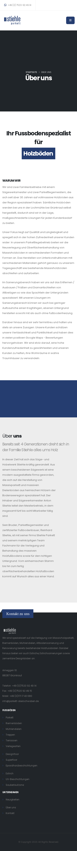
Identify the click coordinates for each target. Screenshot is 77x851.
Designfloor (12, 754)
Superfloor (11, 759)
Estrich (9, 773)
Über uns (11, 807)
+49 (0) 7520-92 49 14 (19, 5)
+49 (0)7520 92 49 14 (24, 685)
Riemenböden (14, 723)
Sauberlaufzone (15, 785)
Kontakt (10, 813)
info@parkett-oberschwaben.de (20, 701)
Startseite (31, 72)
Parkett (9, 717)
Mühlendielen (14, 729)
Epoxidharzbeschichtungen (21, 765)
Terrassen (11, 740)
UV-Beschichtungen (17, 779)
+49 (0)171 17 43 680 (20, 696)
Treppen (10, 734)
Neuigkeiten (12, 799)
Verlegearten (13, 746)
